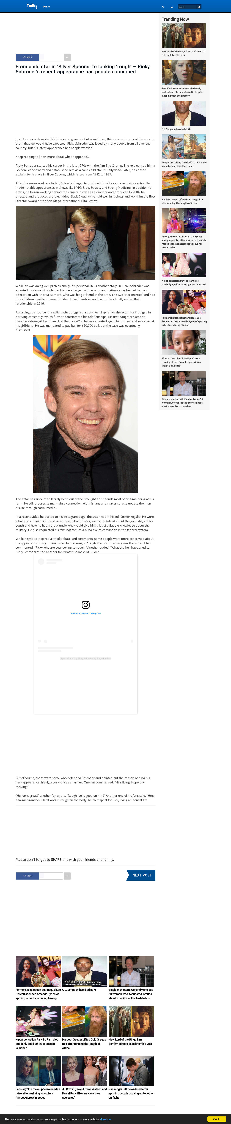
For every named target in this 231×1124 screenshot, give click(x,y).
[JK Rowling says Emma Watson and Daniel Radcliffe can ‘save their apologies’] (84, 1085)
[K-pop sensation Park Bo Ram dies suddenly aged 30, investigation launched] (38, 1035)
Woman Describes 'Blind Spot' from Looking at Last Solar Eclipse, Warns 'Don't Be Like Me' (181, 362)
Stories (46, 6)
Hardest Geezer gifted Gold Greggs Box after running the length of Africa (84, 1044)
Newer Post (87, 1113)
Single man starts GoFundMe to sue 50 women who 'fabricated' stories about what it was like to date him (131, 994)
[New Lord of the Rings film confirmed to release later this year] (131, 1035)
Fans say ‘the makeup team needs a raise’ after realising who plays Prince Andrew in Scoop (38, 1093)
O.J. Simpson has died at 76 (79, 989)
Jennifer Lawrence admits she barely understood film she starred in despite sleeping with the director (182, 92)
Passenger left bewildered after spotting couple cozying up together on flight (131, 1093)
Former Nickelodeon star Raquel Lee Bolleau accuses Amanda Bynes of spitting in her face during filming (38, 994)
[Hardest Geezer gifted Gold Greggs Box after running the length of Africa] (84, 1035)
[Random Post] (163, 6)
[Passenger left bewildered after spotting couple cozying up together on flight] (131, 1085)
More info (105, 1119)
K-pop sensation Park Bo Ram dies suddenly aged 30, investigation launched (37, 1044)
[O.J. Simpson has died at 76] (84, 986)
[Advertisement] (85, 30)
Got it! (216, 1119)
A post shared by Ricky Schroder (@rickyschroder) (85, 658)
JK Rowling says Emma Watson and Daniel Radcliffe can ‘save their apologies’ (84, 1093)
